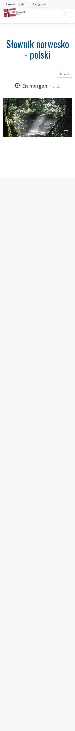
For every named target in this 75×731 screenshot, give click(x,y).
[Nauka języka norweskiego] (3, 14)
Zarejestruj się (15, 4)
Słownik (64, 74)
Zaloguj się (39, 4)
